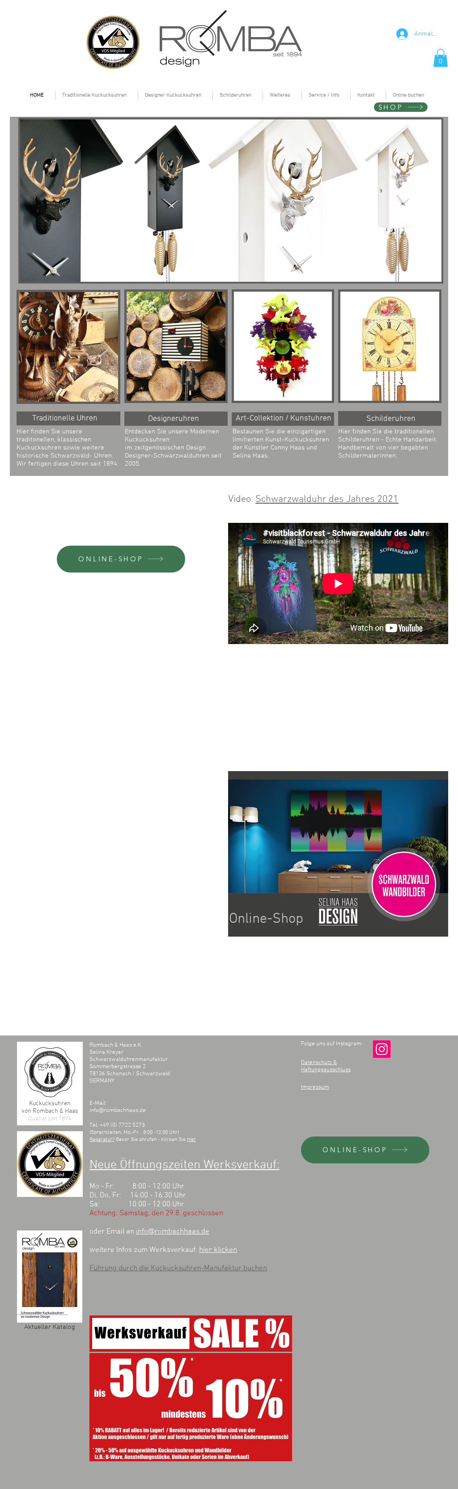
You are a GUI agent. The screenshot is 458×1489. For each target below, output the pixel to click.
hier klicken (218, 1250)
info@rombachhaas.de (117, 1110)
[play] (422, 274)
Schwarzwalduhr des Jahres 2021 (327, 499)
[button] (440, 58)
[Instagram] (381, 1049)
